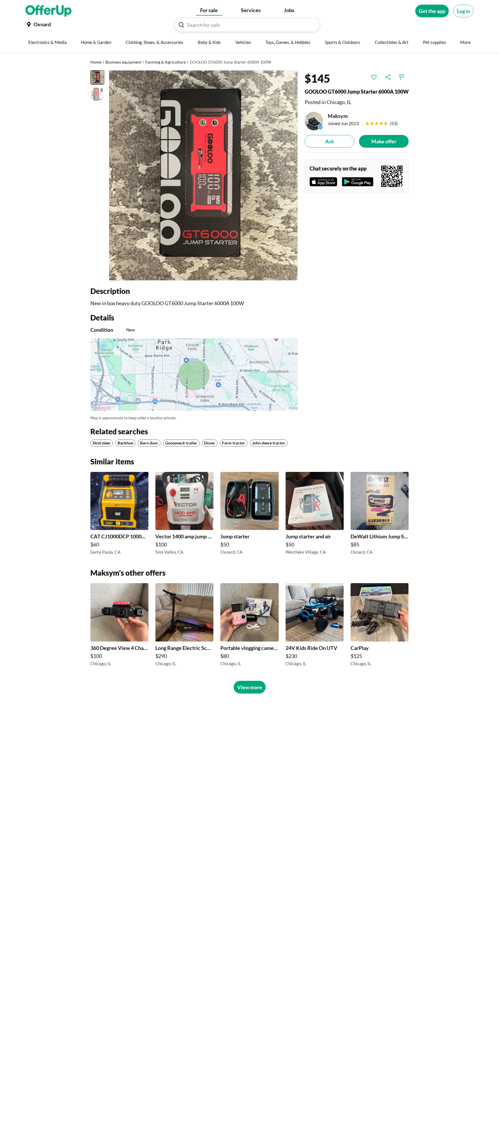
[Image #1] (97, 77)
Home (95, 62)
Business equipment (123, 62)
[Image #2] (97, 94)
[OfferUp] (48, 11)
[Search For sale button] (181, 24)
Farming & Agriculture (165, 62)
